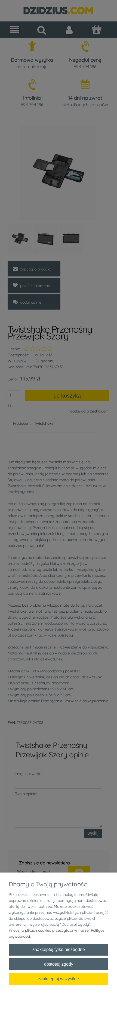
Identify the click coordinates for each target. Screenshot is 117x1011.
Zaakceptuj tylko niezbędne (58, 949)
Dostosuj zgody (58, 964)
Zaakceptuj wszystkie (58, 978)
